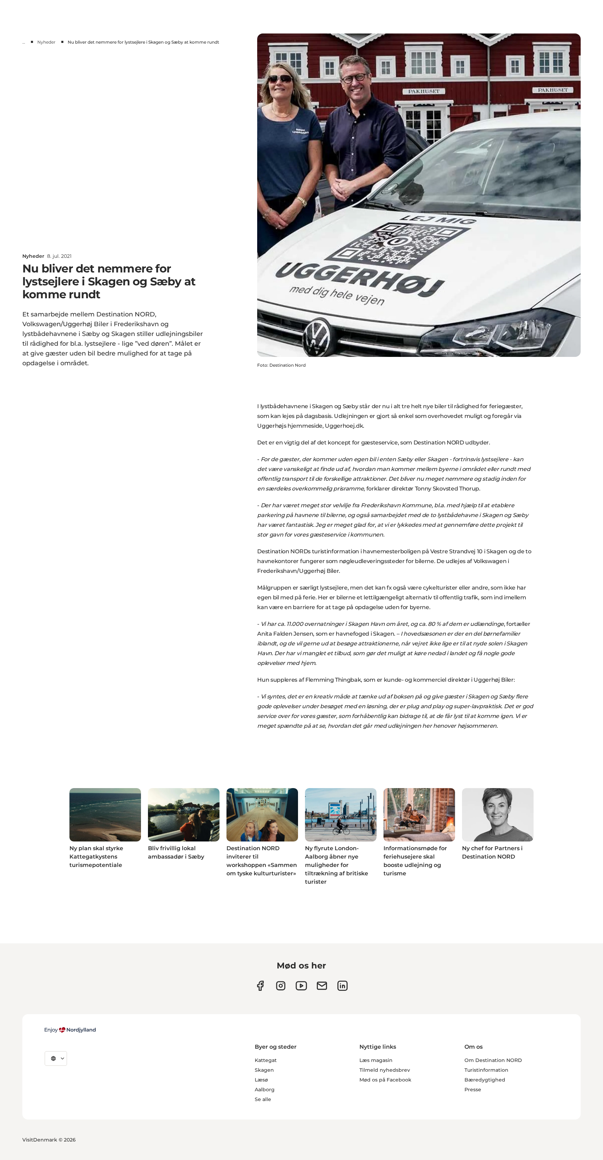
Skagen (264, 1070)
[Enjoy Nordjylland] (70, 1030)
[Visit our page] (281, 986)
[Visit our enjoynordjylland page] (260, 986)
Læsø (261, 1080)
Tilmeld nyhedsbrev (384, 1070)
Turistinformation (486, 1070)
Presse (472, 1089)
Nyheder (46, 42)
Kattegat (266, 1060)
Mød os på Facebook (385, 1080)
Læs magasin (376, 1060)
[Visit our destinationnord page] (342, 986)
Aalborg (265, 1089)
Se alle (263, 1099)
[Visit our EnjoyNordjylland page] (301, 986)
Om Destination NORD (493, 1060)
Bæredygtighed (484, 1080)
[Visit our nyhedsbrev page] (322, 986)
